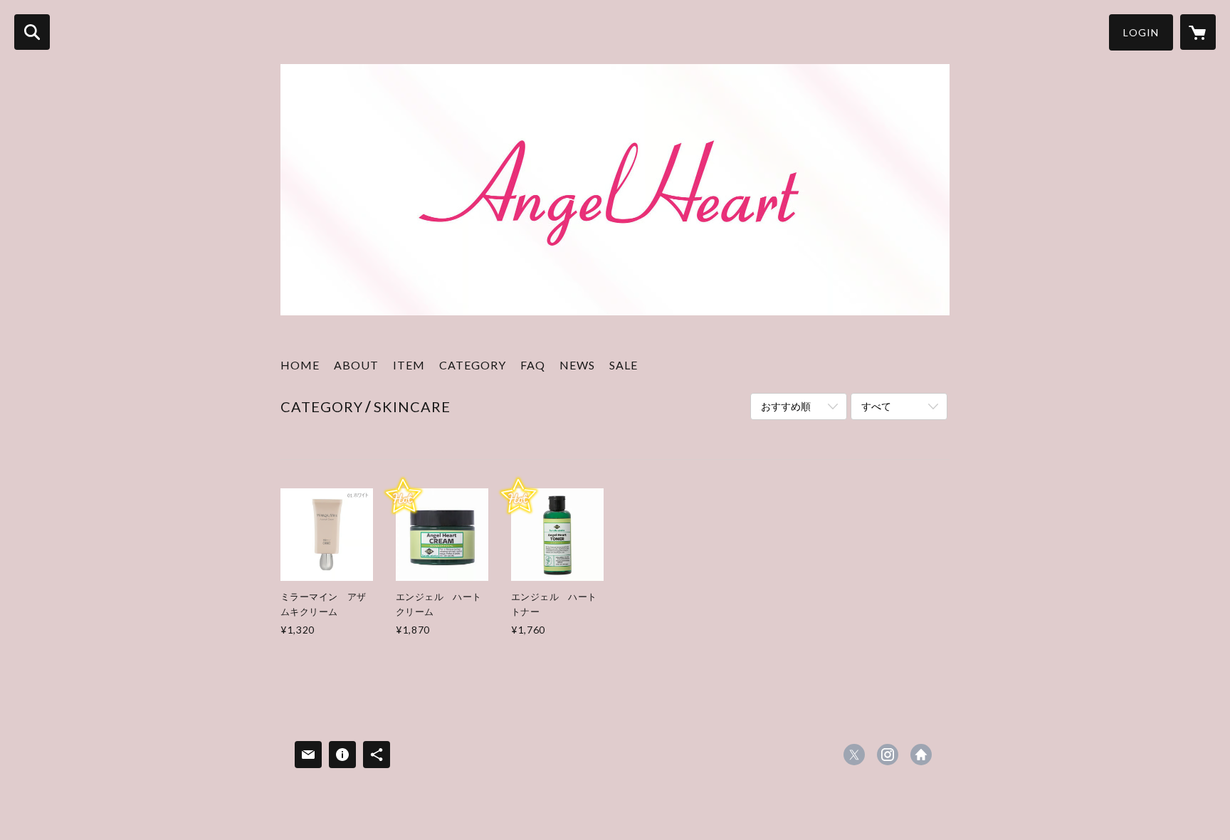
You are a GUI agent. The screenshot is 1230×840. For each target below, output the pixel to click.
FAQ (532, 365)
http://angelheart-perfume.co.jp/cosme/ (921, 754)
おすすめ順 (786, 406)
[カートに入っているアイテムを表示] (1198, 32)
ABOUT (356, 365)
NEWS (577, 365)
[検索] (32, 32)
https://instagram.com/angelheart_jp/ (887, 754)
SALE (623, 365)
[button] (1141, 32)
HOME (300, 365)
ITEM (409, 365)
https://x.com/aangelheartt (854, 754)
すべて (876, 406)
